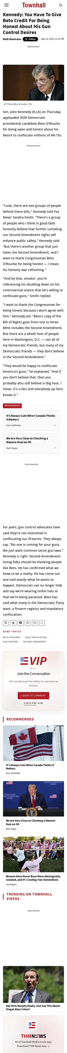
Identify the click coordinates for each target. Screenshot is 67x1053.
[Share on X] (6, 623)
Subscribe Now (33, 703)
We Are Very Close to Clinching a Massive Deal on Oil (30, 822)
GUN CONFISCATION (36, 637)
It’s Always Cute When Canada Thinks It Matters (30, 767)
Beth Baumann (12, 39)
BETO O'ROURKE (12, 637)
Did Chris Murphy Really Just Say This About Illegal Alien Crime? (33, 1007)
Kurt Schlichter (13, 773)
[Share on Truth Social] (13, 623)
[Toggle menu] (6, 5)
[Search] (60, 5)
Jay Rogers (11, 884)
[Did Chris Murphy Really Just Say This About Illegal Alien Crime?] (33, 984)
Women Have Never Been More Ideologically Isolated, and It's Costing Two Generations (33, 878)
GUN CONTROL (11, 641)
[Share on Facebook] (20, 623)
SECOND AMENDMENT (34, 641)
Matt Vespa (11, 829)
